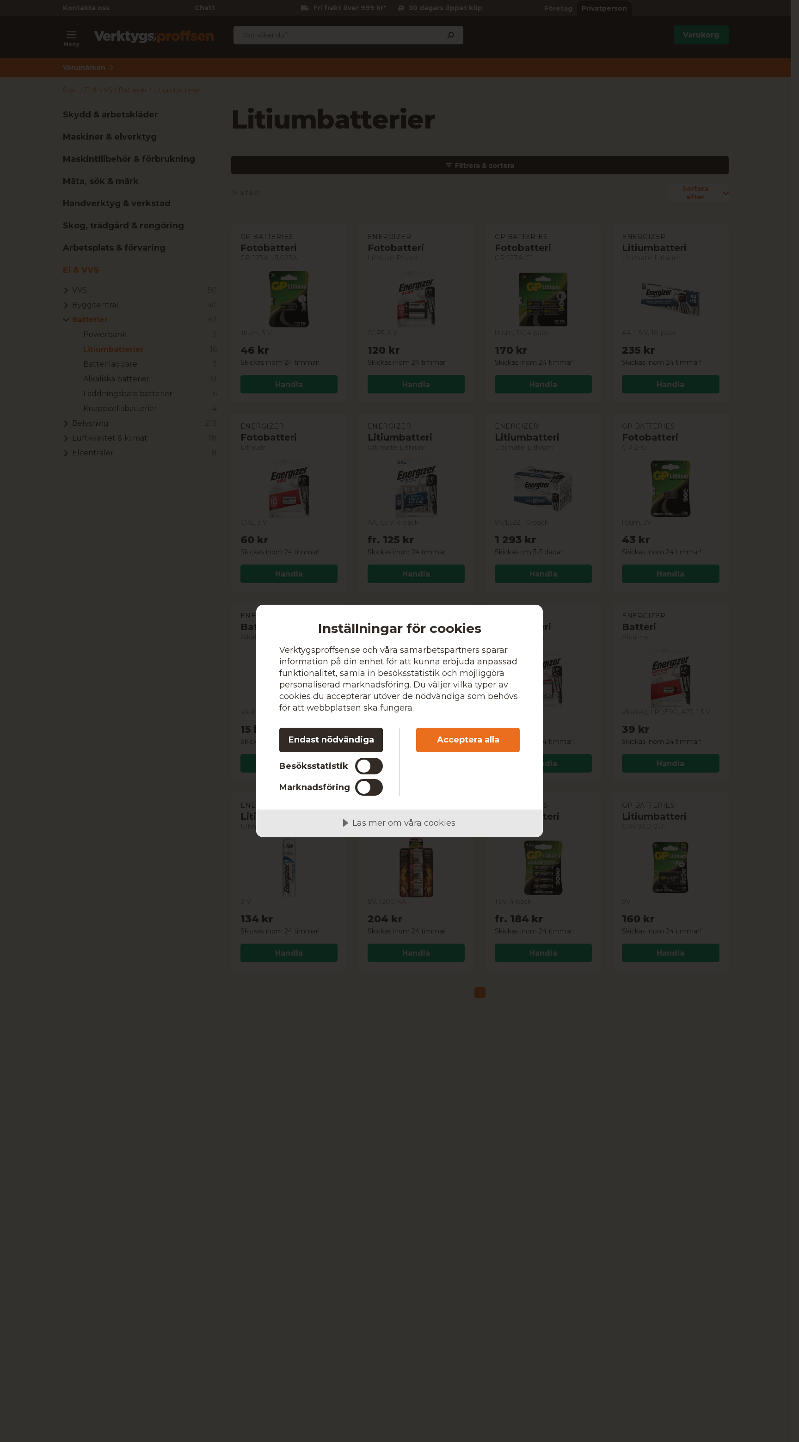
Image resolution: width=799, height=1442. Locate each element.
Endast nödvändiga (331, 740)
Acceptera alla (468, 740)
